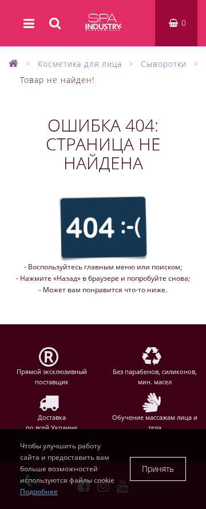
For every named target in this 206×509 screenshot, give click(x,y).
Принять (158, 468)
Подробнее (39, 491)
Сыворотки (164, 63)
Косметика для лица (80, 63)
